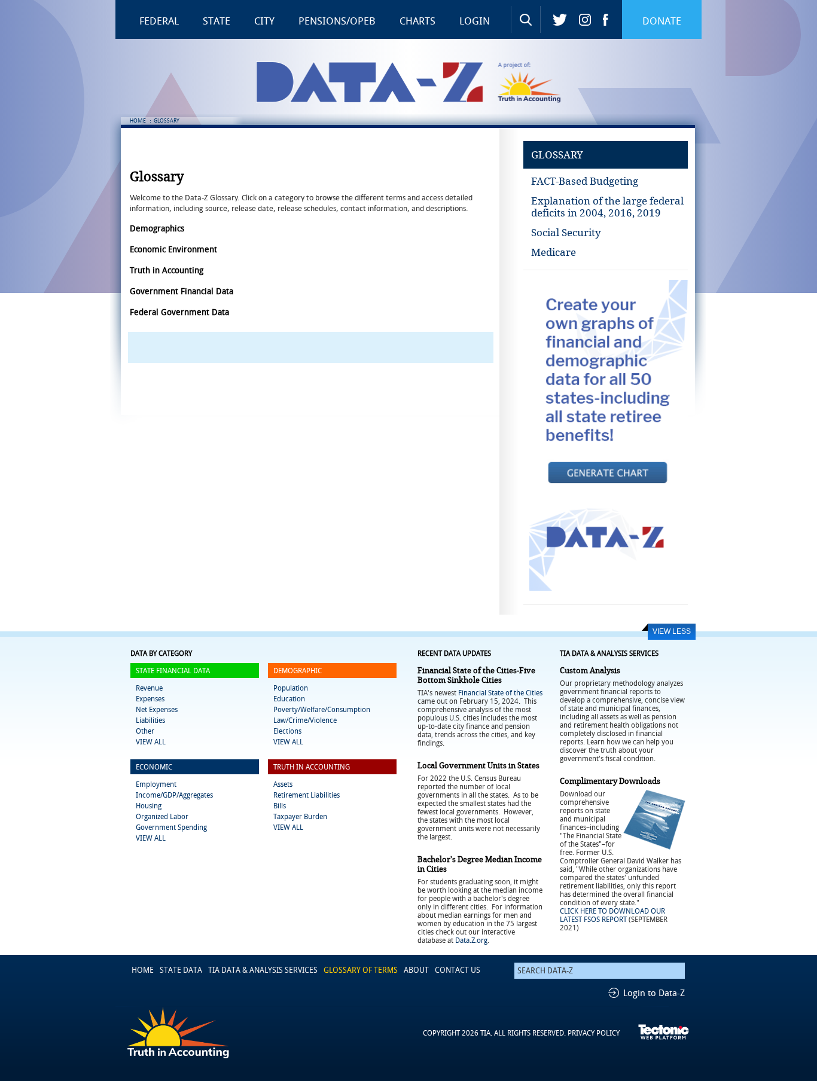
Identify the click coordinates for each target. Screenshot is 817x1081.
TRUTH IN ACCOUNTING (311, 767)
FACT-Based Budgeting (584, 181)
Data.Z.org (471, 940)
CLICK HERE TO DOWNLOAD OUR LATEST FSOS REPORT (612, 915)
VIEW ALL (151, 742)
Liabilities (150, 720)
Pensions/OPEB (337, 21)
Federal (159, 21)
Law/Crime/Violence (305, 720)
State (216, 21)
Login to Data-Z (654, 993)
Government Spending (171, 827)
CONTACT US (457, 970)
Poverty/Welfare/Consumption (321, 710)
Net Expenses (157, 710)
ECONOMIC (154, 767)
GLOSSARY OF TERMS (361, 970)
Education (289, 699)
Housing (148, 806)
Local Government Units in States (478, 765)
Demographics (157, 229)
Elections (287, 731)
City (264, 21)
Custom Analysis (590, 670)
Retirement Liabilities (306, 795)
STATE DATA (181, 970)
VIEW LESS (672, 631)
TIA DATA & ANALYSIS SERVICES (263, 970)
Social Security (566, 233)
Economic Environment (173, 250)
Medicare (553, 252)
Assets (282, 784)
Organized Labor (162, 817)
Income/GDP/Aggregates (174, 795)
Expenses (150, 699)
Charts (417, 21)
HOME (138, 121)
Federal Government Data (179, 312)
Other (145, 731)
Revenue (149, 688)
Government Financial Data (181, 291)
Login (474, 21)
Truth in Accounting (537, 82)
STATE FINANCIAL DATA (173, 671)
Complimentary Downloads (610, 781)
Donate (661, 21)
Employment (156, 784)
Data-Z (416, 82)
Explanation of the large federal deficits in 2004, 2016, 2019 (607, 207)
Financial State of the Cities (500, 693)
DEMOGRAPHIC (297, 671)
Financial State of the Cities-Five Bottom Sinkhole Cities (476, 675)
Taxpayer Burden (300, 817)
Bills (279, 806)
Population (290, 688)
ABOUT (416, 970)
